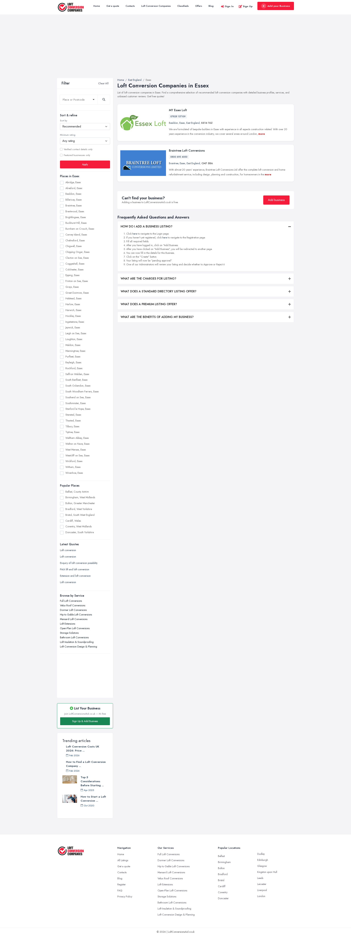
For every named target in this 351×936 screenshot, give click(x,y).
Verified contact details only (78, 149)
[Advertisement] (175, 50)
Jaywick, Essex (72, 327)
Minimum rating (67, 135)
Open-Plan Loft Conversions (75, 628)
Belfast (221, 856)
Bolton (221, 868)
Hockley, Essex (73, 316)
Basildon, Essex (73, 194)
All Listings (122, 860)
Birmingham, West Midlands (80, 497)
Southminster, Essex (75, 403)
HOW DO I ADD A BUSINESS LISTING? (146, 226)
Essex (182, 123)
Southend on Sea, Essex (78, 397)
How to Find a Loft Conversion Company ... (86, 764)
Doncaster (223, 898)
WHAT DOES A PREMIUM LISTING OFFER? (149, 304)
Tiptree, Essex (72, 432)
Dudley (261, 854)
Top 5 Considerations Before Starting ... (92, 781)
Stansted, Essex (73, 415)
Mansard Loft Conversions (73, 619)
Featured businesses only (77, 155)
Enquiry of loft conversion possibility (78, 563)
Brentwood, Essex (74, 211)
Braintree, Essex (73, 205)
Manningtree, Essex (75, 351)
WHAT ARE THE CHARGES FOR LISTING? (148, 278)
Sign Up (248, 6)
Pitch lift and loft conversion (74, 569)
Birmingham (224, 862)
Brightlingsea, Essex (75, 217)
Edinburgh (262, 860)
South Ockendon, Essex (77, 385)
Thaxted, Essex (73, 420)
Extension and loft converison (75, 576)
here (134, 234)
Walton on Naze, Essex (77, 444)
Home (96, 6)
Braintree (173, 163)
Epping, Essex (72, 275)
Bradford (223, 874)
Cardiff (221, 886)
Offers (198, 6)
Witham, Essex (73, 467)
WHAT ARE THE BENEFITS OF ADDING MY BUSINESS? (157, 317)
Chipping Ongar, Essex (77, 252)
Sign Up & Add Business (85, 721)
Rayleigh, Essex (73, 362)
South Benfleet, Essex (76, 380)
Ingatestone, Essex (74, 322)
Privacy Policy (124, 896)
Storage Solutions (69, 633)
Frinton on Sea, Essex (76, 281)
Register (121, 884)
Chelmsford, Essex (75, 240)
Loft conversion (68, 550)
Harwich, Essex (73, 310)
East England (193, 123)
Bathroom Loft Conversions (74, 637)
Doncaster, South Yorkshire (79, 532)
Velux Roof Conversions (72, 605)
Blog (211, 6)
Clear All (103, 83)
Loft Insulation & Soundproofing (77, 642)
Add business (276, 200)
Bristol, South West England (80, 515)
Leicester (261, 884)
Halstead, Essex (73, 298)
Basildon (173, 123)
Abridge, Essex (73, 182)
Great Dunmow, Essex (77, 293)
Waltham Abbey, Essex (77, 438)
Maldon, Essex (72, 345)
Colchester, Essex (74, 269)
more (261, 134)
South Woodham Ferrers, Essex (82, 391)
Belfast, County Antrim (77, 492)
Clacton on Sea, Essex (77, 258)
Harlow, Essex (72, 304)
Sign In (229, 6)
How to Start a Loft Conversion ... (93, 799)
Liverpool (262, 890)
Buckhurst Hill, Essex (76, 223)
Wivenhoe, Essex (74, 473)
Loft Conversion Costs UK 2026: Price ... (82, 749)
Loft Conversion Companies (156, 6)
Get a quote (112, 6)
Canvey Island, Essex (76, 234)
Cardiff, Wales (73, 521)
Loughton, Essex (73, 339)
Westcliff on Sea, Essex (77, 455)
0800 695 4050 (178, 157)
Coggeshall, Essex (74, 263)
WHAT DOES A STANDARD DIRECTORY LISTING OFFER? (158, 291)
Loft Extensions (67, 624)
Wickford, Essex (73, 461)
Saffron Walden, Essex (77, 374)
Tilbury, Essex (72, 426)
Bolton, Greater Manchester (80, 503)
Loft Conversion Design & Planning (78, 646)
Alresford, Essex (73, 188)
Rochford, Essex (73, 368)
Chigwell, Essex (73, 246)
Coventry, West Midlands (78, 526)
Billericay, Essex (73, 199)
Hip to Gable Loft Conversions (76, 614)
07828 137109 (178, 116)
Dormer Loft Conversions (73, 610)
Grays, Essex (72, 287)
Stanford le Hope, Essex (77, 409)
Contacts (130, 6)
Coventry (222, 892)
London (261, 896)
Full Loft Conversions (71, 601)
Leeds (260, 878)
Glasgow (262, 866)
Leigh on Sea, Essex (75, 333)
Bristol (221, 880)
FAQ (119, 890)
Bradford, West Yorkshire (78, 509)
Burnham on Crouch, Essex (79, 229)
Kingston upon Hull (267, 872)
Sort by (63, 120)
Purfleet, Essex (72, 356)
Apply (85, 164)
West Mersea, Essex (75, 449)
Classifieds (183, 6)
